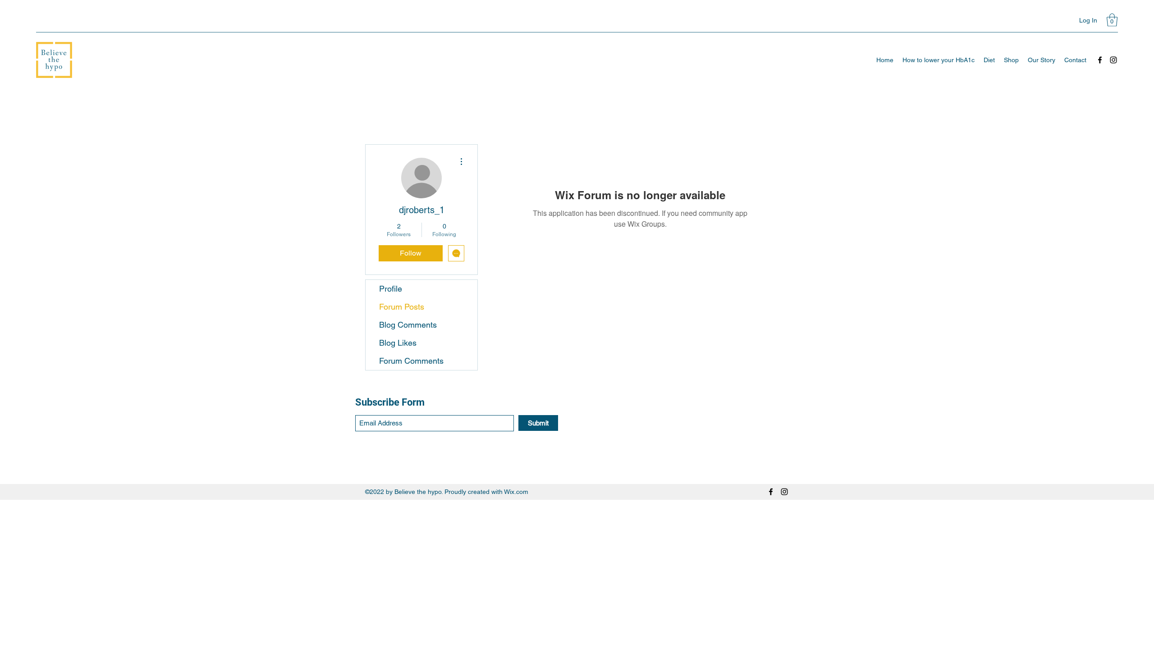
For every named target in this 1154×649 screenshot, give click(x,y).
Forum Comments (411, 361)
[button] (1112, 20)
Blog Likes (398, 342)
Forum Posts (401, 306)
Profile (390, 288)
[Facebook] (1099, 59)
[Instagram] (1113, 59)
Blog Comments (408, 324)
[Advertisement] (270, 520)
